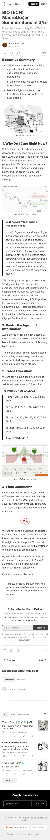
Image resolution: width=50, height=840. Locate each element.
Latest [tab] (13, 714)
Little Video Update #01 (16, 742)
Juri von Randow (16, 44)
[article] (25, 728)
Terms (34, 817)
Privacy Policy (24, 639)
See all (7, 780)
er (23, 214)
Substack (11, 834)
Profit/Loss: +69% (10, 766)
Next (40, 660)
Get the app (38, 827)
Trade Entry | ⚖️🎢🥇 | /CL (17, 722)
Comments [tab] (9, 679)
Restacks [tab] (21, 679)
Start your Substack (17, 827)
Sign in (44, 4)
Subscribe (34, 4)
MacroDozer (41, 546)
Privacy (26, 817)
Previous (11, 660)
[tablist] (14, 679)
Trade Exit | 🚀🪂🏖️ (13, 763)
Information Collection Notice (30, 637)
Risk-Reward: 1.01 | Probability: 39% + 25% (17, 727)
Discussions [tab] (23, 714)
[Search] (45, 714)
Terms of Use (38, 634)
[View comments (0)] (11, 53)
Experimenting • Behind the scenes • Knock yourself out (15, 747)
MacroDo (18, 214)
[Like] (5, 53)
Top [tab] (5, 714)
